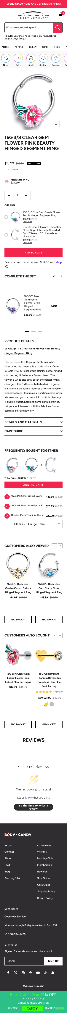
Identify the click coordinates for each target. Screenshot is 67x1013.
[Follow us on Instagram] (23, 973)
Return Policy (45, 898)
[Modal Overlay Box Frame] (33, 1002)
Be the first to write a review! (33, 807)
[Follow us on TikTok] (45, 973)
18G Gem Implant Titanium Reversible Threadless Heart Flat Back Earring (49, 680)
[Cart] (61, 15)
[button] (54, 545)
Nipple (19, 47)
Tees (57, 47)
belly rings (42, 35)
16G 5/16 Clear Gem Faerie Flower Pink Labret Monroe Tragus (18, 678)
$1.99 (45, 47)
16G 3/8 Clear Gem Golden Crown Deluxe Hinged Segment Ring (18, 588)
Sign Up (53, 961)
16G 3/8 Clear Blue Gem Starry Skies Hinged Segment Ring (49, 588)
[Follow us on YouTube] (38, 973)
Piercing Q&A (12, 878)
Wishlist (42, 851)
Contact (9, 851)
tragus (22, 38)
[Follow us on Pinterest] (30, 973)
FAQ (7, 865)
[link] (46, 704)
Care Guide (43, 884)
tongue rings (11, 38)
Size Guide (43, 878)
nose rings (30, 35)
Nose (5, 47)
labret (52, 35)
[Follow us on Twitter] (15, 973)
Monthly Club (45, 858)
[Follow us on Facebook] (8, 973)
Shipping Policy (46, 891)
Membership (44, 865)
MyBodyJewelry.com (33, 986)
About (8, 858)
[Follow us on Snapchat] (53, 973)
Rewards (42, 871)
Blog (7, 871)
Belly (33, 47)
